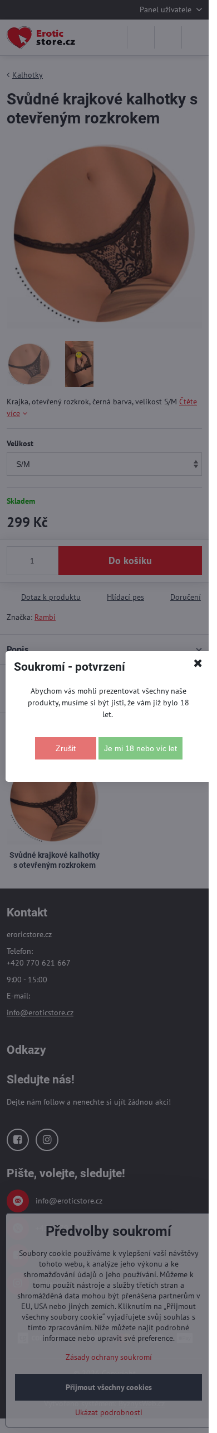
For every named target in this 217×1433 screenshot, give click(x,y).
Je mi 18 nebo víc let (140, 748)
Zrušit (66, 748)
